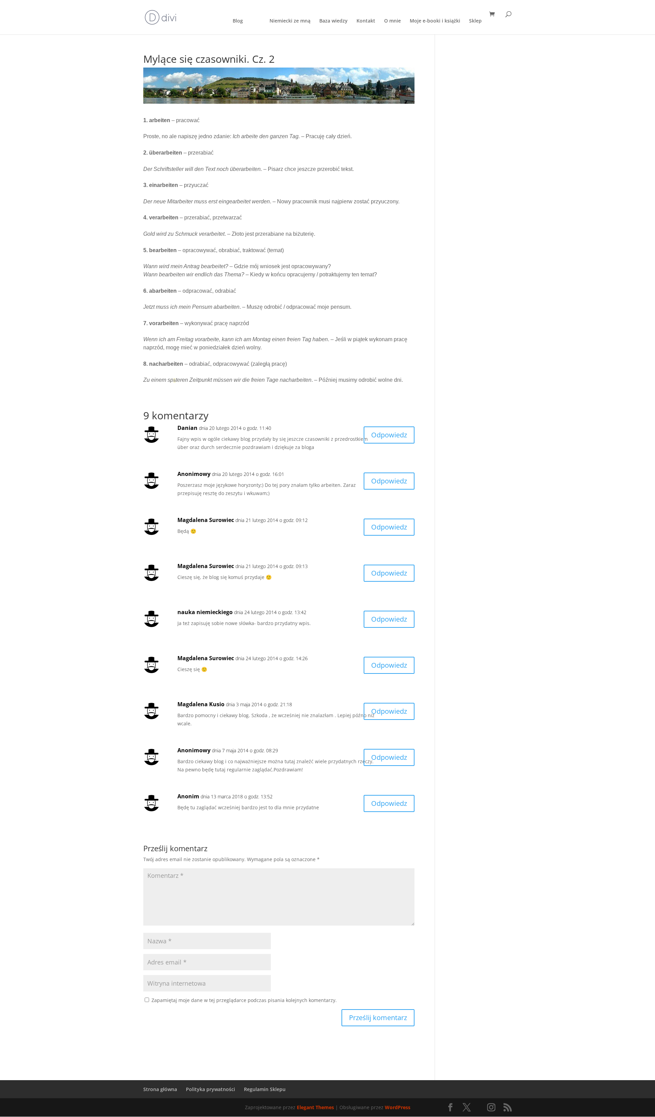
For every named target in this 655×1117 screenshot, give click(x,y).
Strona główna (160, 1089)
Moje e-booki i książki (435, 21)
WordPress (397, 1107)
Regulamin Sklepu (265, 1089)
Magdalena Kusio (200, 704)
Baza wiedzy (333, 21)
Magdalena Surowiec (205, 520)
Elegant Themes (315, 1107)
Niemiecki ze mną (290, 21)
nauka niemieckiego (205, 612)
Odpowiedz (389, 434)
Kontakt (365, 21)
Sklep (475, 21)
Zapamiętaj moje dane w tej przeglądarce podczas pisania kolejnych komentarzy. (244, 1000)
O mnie (392, 21)
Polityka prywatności (210, 1089)
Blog (238, 21)
